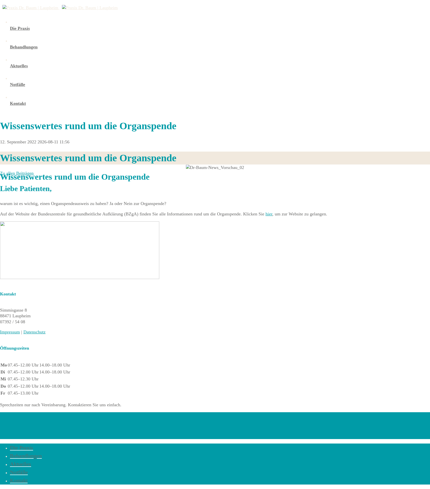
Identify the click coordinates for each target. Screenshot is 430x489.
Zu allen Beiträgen (17, 173)
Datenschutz (34, 331)
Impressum (10, 331)
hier (269, 213)
